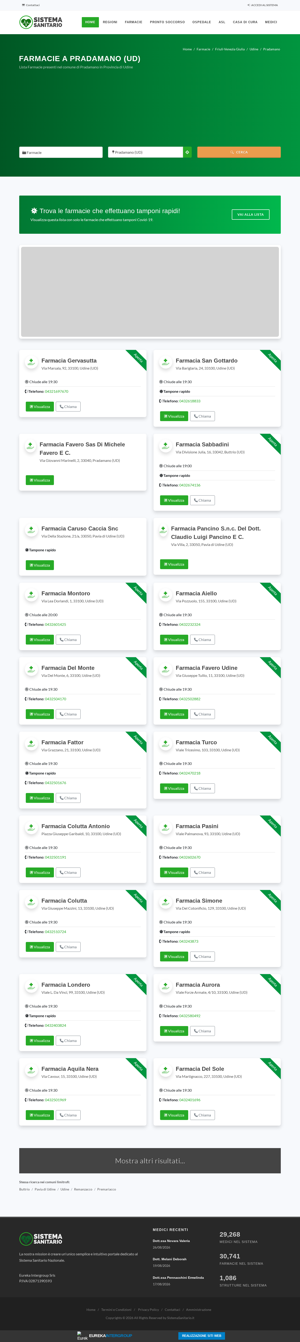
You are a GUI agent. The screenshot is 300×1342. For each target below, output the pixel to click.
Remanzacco (83, 1189)
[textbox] (59, 152)
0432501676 (55, 782)
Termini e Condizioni (116, 1310)
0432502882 (189, 699)
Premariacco (106, 1189)
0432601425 (55, 624)
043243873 (188, 941)
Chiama (70, 406)
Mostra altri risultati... (150, 1160)
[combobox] (61, 152)
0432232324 (189, 624)
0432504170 (55, 699)
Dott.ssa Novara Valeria (171, 1241)
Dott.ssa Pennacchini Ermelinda (178, 1277)
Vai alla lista (250, 214)
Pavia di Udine (45, 1189)
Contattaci (33, 5)
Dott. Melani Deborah (170, 1259)
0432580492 (189, 1015)
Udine (64, 1189)
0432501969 (55, 1099)
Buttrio (24, 1189)
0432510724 (55, 931)
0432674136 (189, 485)
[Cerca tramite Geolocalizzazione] (187, 152)
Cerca (241, 152)
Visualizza (41, 406)
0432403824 (55, 1025)
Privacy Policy (148, 1310)
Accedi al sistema (264, 5)
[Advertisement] (150, 108)
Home (90, 1310)
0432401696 (189, 1099)
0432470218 (189, 773)
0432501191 (55, 857)
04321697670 (56, 391)
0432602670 (189, 857)
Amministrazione (198, 1310)
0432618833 (189, 401)
